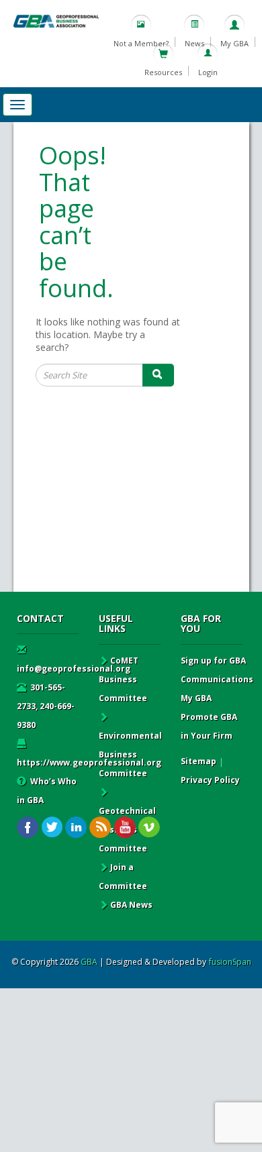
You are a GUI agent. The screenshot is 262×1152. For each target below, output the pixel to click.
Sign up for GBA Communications (217, 670)
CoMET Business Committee (123, 679)
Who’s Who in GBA (47, 791)
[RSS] (100, 828)
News (194, 43)
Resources (163, 72)
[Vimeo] (149, 828)
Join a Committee (123, 876)
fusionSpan (230, 961)
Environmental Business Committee (130, 754)
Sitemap (198, 761)
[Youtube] (125, 828)
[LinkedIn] (76, 828)
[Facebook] (28, 828)
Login (208, 72)
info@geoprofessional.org (73, 668)
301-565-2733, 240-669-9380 (46, 706)
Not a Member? (141, 43)
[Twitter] (52, 828)
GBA (89, 961)
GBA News (131, 904)
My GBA (234, 43)
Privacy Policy (210, 780)
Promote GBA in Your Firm (209, 726)
